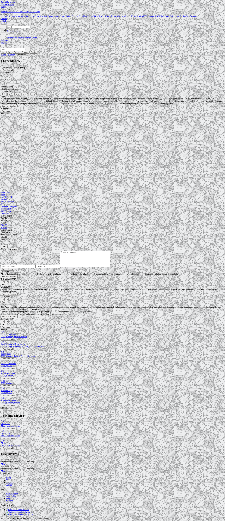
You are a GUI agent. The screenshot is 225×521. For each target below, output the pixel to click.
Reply (4, 284)
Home (3, 55)
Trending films (11, 38)
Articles (27, 38)
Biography (29, 16)
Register (4, 40)
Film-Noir (83, 16)
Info (3, 52)
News (133, 16)
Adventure (11, 16)
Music (113, 16)
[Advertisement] (79, 139)
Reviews (25, 52)
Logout (4, 43)
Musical (120, 16)
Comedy (38, 16)
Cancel (14, 249)
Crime (44, 16)
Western (193, 16)
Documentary (53, 16)
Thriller (183, 16)
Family (68, 16)
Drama (62, 16)
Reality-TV (141, 16)
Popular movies (7, 11)
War (188, 16)
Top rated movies (33, 11)
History (101, 16)
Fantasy (75, 16)
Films (8, 478)
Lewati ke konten (8, 2)
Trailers (21, 38)
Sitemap (9, 501)
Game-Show (93, 16)
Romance (150, 16)
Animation (20, 16)
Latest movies (20, 11)
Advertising (11, 496)
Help (8, 498)
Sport (167, 16)
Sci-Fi (157, 16)
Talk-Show (174, 16)
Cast (9, 52)
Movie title (5, 464)
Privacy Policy (12, 494)
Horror (108, 16)
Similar (33, 52)
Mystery (127, 16)
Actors (34, 38)
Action (4, 16)
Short (162, 16)
